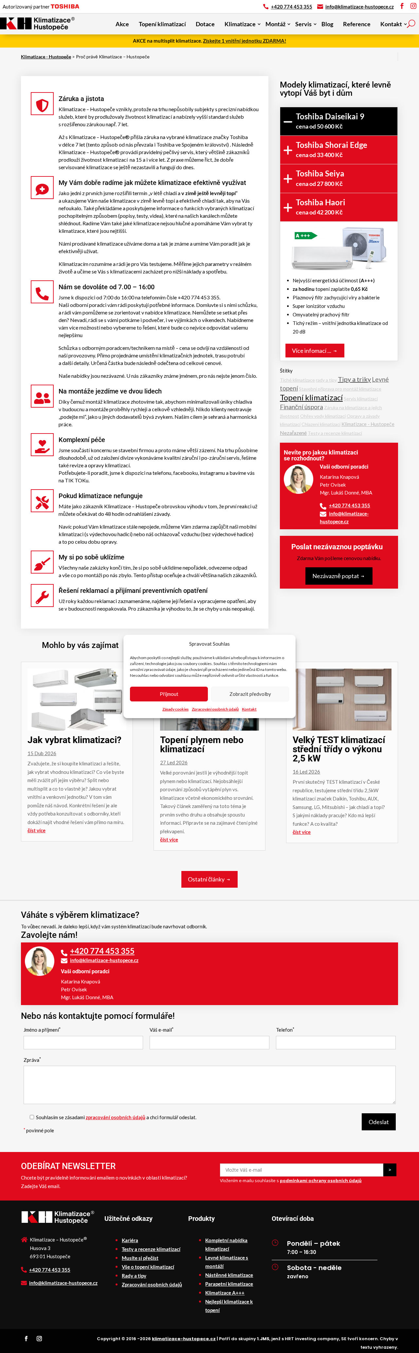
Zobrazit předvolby (250, 694)
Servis (303, 24)
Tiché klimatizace (297, 380)
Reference (357, 24)
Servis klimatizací (361, 398)
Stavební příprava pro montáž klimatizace (340, 389)
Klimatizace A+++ (225, 1293)
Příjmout (169, 694)
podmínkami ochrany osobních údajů (321, 1180)
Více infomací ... (311, 350)
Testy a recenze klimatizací (335, 433)
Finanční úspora (301, 407)
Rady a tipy (134, 1276)
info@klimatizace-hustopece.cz (359, 7)
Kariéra (130, 1240)
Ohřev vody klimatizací (323, 416)
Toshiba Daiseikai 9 (330, 120)
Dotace (205, 24)
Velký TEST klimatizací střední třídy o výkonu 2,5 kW (339, 749)
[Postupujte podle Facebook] (26, 1338)
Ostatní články (206, 879)
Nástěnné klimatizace (229, 1275)
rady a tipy (326, 380)
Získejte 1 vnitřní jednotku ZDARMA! (244, 41)
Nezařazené (293, 433)
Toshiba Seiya (320, 178)
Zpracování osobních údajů (215, 709)
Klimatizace (240, 24)
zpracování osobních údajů (115, 1117)
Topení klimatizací (162, 24)
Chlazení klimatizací (320, 424)
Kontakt (249, 709)
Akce (122, 24)
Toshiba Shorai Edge (331, 149)
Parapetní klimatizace (229, 1284)
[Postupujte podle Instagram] (39, 1338)
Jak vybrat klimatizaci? (74, 740)
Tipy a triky (354, 379)
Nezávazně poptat (335, 575)
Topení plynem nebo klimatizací (202, 745)
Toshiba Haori (320, 206)
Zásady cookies (175, 709)
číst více (36, 830)
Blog (327, 24)
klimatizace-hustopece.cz (184, 1339)
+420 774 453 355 (291, 7)
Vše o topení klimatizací (148, 1267)
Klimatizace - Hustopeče (367, 424)
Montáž (275, 24)
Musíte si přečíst (140, 1258)
